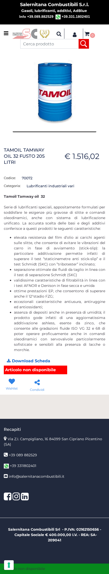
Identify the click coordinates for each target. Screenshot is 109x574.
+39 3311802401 (23, 465)
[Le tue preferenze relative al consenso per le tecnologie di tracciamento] (9, 565)
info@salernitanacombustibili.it (36, 476)
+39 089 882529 (23, 455)
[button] (84, 44)
